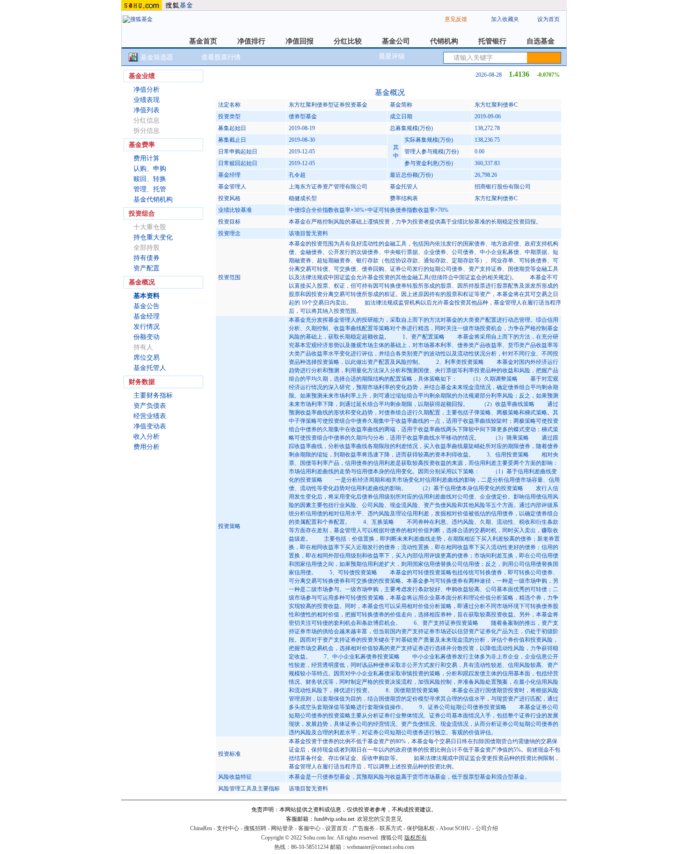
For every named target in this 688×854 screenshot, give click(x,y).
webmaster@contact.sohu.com (380, 847)
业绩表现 (146, 99)
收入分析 (146, 436)
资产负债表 (149, 405)
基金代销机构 (153, 199)
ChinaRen (201, 828)
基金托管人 (149, 367)
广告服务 (363, 828)
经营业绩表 (149, 416)
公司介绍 (487, 828)
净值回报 (299, 41)
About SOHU (455, 828)
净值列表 (146, 110)
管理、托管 (149, 189)
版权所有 (415, 837)
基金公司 (396, 41)
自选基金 (541, 41)
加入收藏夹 (505, 19)
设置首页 (336, 828)
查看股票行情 (221, 57)
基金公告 (146, 306)
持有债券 (146, 257)
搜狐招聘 (255, 828)
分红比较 (348, 41)
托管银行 (492, 41)
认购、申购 (149, 168)
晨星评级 (392, 56)
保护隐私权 (421, 828)
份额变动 (146, 336)
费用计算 (146, 158)
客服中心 (309, 828)
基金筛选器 (156, 57)
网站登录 (282, 828)
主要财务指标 (153, 395)
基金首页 (203, 41)
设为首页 (548, 19)
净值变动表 (149, 426)
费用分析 (146, 446)
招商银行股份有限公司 (503, 186)
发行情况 (146, 326)
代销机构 (444, 41)
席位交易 (146, 357)
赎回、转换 (149, 178)
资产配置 (146, 268)
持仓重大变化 (153, 237)
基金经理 (146, 316)
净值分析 (146, 89)
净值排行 (251, 41)
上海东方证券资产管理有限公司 (328, 186)
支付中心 (228, 828)
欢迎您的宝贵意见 (379, 819)
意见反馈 (456, 19)
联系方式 (391, 828)
